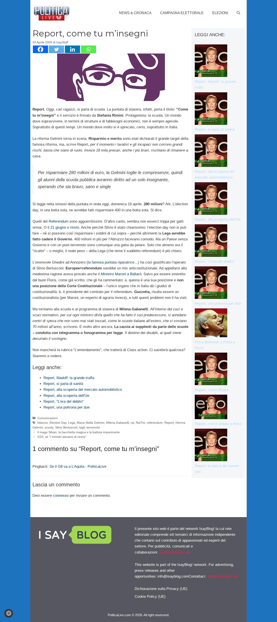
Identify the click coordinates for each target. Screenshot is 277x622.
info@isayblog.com (174, 552)
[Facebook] (40, 49)
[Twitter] (56, 49)
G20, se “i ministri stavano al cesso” (61, 436)
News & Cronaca (135, 13)
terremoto (93, 427)
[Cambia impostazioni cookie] (8, 613)
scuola (49, 427)
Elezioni (220, 13)
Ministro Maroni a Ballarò (121, 274)
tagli (82, 427)
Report (169, 422)
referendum (155, 422)
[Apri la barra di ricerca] (238, 13)
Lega (71, 422)
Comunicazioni (47, 418)
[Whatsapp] (88, 49)
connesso (61, 495)
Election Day (58, 422)
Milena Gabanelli (117, 422)
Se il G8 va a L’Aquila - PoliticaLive (78, 466)
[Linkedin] (72, 49)
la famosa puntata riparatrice (111, 262)
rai (132, 422)
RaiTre (140, 422)
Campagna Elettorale (182, 13)
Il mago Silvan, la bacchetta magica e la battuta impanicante (78, 432)
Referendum (58, 221)
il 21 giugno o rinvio (63, 227)
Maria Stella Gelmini (90, 422)
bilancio (42, 422)
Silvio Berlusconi (66, 427)
